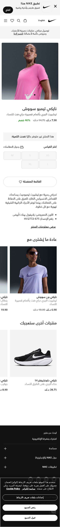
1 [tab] (34, 95)
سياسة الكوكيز (28, 488)
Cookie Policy (13, 488)
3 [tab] (30, 95)
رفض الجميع (30, 507)
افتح (8, 10)
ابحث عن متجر (50, 433)
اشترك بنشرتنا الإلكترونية (44, 439)
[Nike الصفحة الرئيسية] (52, 20)
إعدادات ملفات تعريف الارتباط (30, 497)
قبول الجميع (30, 517)
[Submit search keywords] (19, 21)
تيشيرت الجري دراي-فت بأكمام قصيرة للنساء (36, 302)
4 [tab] (27, 95)
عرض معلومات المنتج (43, 227)
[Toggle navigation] (5, 20)
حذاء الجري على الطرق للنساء (41, 384)
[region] (30, 502)
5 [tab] (25, 95)
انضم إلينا (18, 33)
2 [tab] (32, 95)
